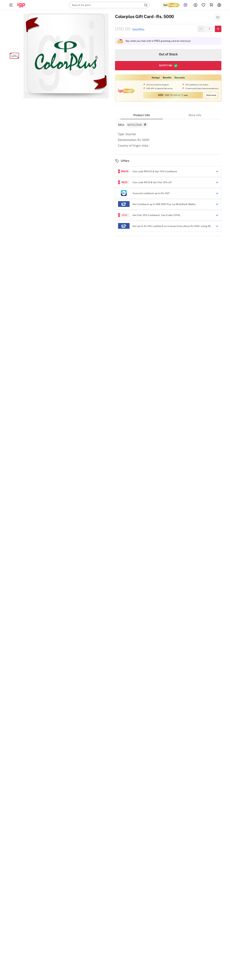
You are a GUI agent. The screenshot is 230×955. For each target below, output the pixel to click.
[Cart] (211, 5)
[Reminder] (186, 5)
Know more (211, 95)
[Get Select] (171, 5)
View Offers (138, 29)
